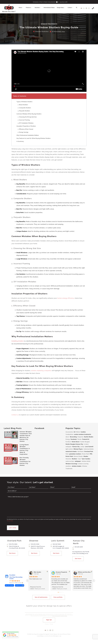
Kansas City (76, 446)
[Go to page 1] (59, 592)
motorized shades (71, 451)
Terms (51, 624)
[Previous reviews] (27, 580)
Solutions (37, 7)
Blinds (78, 432)
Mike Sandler (37, 572)
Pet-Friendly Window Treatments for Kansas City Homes (25, 461)
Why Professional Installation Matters (28, 135)
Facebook (74, 439)
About (20, 7)
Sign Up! (49, 620)
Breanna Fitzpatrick (61, 572)
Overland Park (88, 451)
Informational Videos (49, 7)
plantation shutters (75, 454)
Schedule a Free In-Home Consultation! (44, 2)
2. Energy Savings (23, 132)
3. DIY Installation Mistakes (25, 123)
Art (75, 432)
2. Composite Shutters (24, 108)
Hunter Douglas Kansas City (74, 444)
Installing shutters (17, 341)
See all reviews (9, 585)
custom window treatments (82, 434)
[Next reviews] (93, 580)
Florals (79, 439)
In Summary (20, 141)
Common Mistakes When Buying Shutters (29, 114)
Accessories (69, 432)
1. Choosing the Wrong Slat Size (27, 117)
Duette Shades (88, 437)
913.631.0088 (63, 2)
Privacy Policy (67, 634)
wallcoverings (70, 461)
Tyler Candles (86, 459)
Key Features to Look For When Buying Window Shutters (34, 138)
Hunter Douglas (85, 441)
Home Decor (76, 441)
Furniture (68, 441)
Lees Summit (89, 446)
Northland (80, 451)
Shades (86, 456)
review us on (19, 585)
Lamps (82, 446)
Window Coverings (71, 463)
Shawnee (68, 459)
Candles (83, 432)
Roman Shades (78, 456)
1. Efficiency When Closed (25, 129)
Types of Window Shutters (24, 101)
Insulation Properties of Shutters (26, 126)
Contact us (15, 415)
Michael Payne (78, 449)
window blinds (86, 461)
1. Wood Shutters (23, 104)
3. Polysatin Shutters (24, 111)
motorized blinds (88, 449)
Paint (67, 454)
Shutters (74, 459)
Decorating (73, 437)
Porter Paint (85, 454)
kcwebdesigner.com (56, 636)
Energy (68, 439)
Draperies (80, 437)
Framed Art (85, 439)
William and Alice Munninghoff (85, 572)
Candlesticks (69, 434)
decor (67, 437)
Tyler (79, 459)
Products (28, 7)
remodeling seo (41, 636)
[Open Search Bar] (76, 7)
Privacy (47, 624)
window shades (76, 466)
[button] (23, 7)
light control (69, 449)
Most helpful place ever (35, 579)
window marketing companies (41, 370)
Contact (70, 7)
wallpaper (78, 461)
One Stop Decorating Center (15, 577)
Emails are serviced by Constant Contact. (59, 615)
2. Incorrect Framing (24, 120)
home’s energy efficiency (65, 298)
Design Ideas (60, 7)
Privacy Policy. (10, 520)
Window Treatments (49, 24)
